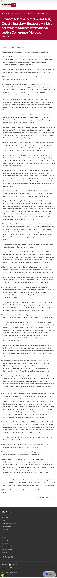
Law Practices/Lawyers (9, 523)
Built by (3, 568)
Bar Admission (6, 526)
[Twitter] (6, 557)
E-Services (5, 529)
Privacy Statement (7, 549)
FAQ (3, 537)
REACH (4, 543)
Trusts (4, 532)
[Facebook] (3, 557)
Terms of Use (5, 552)
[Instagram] (9, 557)
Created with (5, 564)
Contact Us (5, 540)
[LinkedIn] (12, 557)
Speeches (20, 47)
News (4, 520)
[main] (28, 258)
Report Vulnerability (7, 546)
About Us (5, 517)
